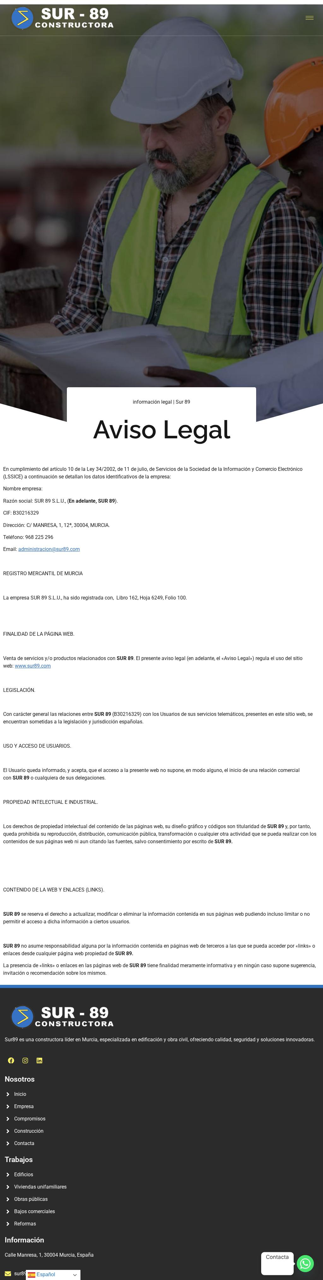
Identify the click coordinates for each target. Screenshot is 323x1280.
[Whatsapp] (305, 1263)
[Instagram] (25, 1060)
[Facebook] (11, 1060)
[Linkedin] (39, 1060)
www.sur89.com (33, 666)
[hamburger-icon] (309, 17)
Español (45, 1274)
